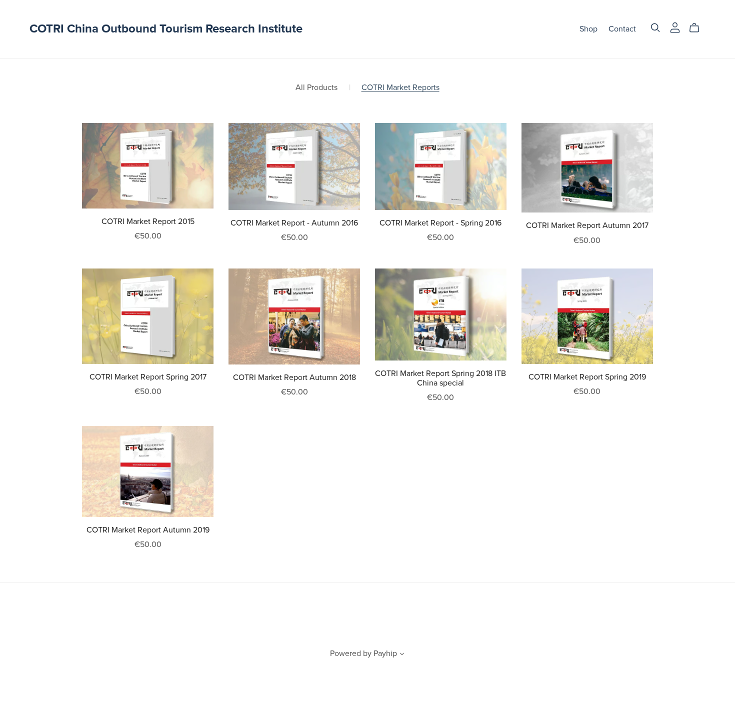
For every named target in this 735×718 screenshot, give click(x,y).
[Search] (655, 27)
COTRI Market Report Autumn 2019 (148, 530)
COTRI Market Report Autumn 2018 (294, 377)
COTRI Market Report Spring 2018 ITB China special (440, 378)
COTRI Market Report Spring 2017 (148, 377)
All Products (317, 87)
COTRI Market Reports (401, 87)
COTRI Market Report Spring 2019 (587, 377)
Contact (622, 29)
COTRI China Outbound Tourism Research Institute (166, 29)
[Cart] (698, 28)
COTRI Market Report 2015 (148, 221)
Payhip (385, 653)
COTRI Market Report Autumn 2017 (587, 225)
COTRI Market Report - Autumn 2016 (294, 223)
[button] (402, 655)
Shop (589, 29)
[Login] (675, 27)
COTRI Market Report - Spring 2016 (441, 223)
